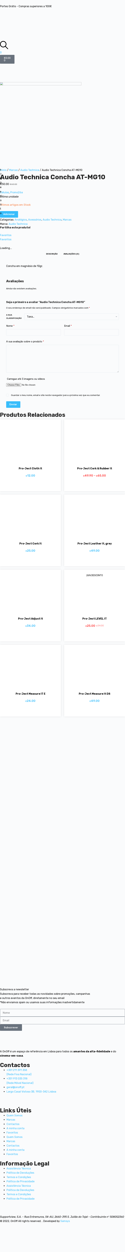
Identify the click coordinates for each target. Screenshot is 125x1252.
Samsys (65, 1221)
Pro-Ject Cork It (30, 543)
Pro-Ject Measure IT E (30, 693)
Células (4, 192)
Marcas (13, 170)
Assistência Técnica (19, 1168)
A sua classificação (14, 316)
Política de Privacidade (21, 1181)
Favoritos (12, 1132)
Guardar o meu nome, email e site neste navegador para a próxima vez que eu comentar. (55, 395)
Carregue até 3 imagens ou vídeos (26, 378)
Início (3, 170)
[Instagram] (46, 13)
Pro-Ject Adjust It (30, 618)
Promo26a (16, 192)
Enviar (13, 404)
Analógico (21, 219)
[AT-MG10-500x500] (40, 122)
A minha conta (15, 1128)
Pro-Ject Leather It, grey (94, 543)
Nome (10, 325)
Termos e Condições (19, 1177)
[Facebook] (4, 13)
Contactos (13, 1124)
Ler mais (90, 560)
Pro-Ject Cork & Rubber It (94, 468)
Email (68, 325)
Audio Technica (29, 170)
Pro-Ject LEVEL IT (94, 618)
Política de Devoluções (20, 1172)
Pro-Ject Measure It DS (94, 693)
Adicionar (9, 214)
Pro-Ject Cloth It (30, 468)
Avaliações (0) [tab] (71, 254)
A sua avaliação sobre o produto (25, 341)
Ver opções (90, 485)
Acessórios (34, 219)
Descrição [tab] (52, 254)
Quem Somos (14, 1115)
